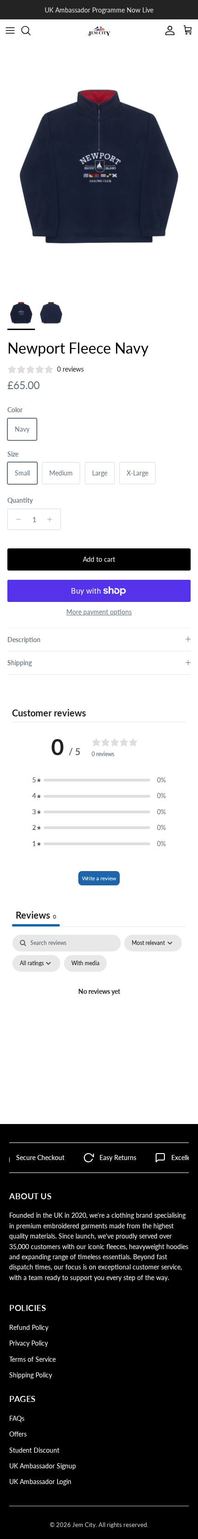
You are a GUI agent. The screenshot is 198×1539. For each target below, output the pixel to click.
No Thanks (68, 818)
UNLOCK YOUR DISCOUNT (68, 798)
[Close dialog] (184, 709)
